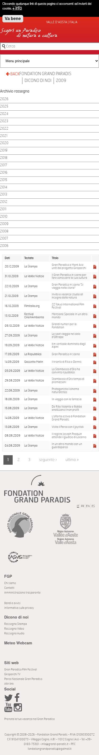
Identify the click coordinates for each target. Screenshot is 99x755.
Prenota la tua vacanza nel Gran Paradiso (29, 719)
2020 (4, 143)
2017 (3, 165)
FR (82, 506)
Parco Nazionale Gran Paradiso (23, 679)
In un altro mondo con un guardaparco (67, 446)
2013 (3, 194)
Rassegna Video (14, 628)
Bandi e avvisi (12, 603)
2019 (3, 150)
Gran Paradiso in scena (66, 354)
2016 (3, 172)
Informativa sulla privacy (19, 607)
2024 (4, 114)
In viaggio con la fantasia (67, 399)
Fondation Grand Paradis (45, 74)
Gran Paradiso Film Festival (20, 669)
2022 (4, 128)
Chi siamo (10, 583)
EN (88, 506)
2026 (4, 99)
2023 (4, 121)
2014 (3, 187)
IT (78, 506)
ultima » (72, 460)
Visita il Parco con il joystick (68, 427)
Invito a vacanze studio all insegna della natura (67, 296)
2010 (3, 216)
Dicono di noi (38, 81)
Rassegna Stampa (15, 623)
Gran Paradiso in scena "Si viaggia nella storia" (67, 286)
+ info (17, 8)
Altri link (9, 683)
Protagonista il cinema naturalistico (65, 391)
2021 (3, 136)
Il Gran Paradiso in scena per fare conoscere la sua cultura (69, 277)
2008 (4, 231)
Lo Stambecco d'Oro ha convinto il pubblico (66, 371)
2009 (61, 81)
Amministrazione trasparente (22, 592)
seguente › (48, 460)
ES (93, 506)
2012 (3, 202)
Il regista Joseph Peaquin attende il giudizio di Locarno (69, 436)
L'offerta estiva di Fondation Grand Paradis (69, 418)
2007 (4, 238)
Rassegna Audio (14, 633)
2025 (4, 106)
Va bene (13, 18)
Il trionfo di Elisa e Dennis (67, 362)
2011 (3, 209)
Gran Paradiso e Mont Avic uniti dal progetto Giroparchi (69, 266)
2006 (4, 246)
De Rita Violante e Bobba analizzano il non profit (67, 408)
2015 (3, 180)
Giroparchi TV (12, 674)
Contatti (9, 587)
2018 (3, 158)
